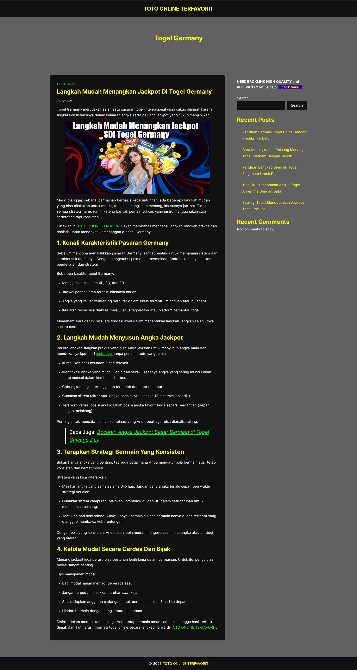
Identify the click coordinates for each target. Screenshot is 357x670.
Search (243, 98)
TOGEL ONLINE (66, 84)
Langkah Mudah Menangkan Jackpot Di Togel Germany (134, 91)
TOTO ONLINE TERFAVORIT (100, 226)
